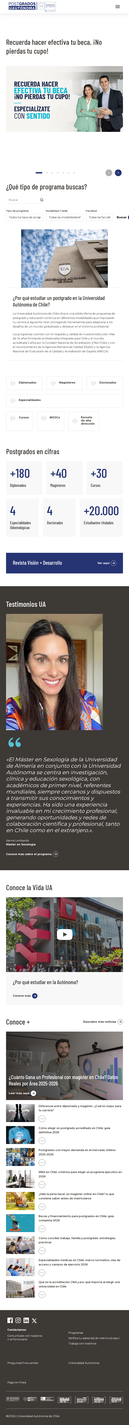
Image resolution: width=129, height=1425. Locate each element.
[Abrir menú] (118, 6)
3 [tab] (52, 172)
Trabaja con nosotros (82, 1343)
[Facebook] (10, 1321)
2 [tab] (47, 172)
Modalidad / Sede (57, 211)
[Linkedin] (26, 1321)
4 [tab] (57, 172)
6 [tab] (68, 172)
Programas (75, 1332)
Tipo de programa (17, 211)
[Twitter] (34, 1321)
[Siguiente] (118, 172)
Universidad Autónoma (83, 1363)
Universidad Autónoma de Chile (38, 1416)
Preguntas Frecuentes (22, 1363)
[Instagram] (18, 1321)
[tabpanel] (64, 89)
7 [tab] (74, 172)
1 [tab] (39, 172)
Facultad (91, 211)
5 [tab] (63, 172)
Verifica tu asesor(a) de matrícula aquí (93, 1338)
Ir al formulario (17, 1339)
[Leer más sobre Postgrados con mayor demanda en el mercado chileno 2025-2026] (81, 1162)
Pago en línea (16, 1382)
